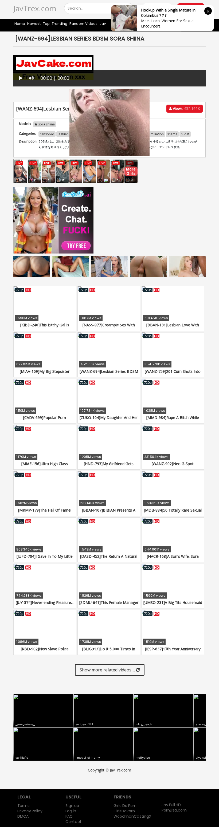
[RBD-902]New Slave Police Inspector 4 (45, 651)
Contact (73, 821)
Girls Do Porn (125, 805)
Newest (34, 23)
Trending (59, 23)
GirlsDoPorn (124, 811)
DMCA (23, 816)
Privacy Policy (29, 811)
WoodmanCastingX (132, 816)
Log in (70, 811)
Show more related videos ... (108, 670)
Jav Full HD (171, 805)
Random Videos (83, 23)
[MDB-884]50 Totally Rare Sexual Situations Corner (173, 513)
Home (19, 23)
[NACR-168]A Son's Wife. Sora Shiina (173, 559)
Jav (103, 23)
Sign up (72, 805)
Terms (23, 805)
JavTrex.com (34, 8)
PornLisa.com (174, 810)
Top (46, 23)
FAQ (69, 816)
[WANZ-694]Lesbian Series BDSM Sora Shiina (109, 374)
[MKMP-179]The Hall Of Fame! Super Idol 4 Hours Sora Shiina (44, 513)
